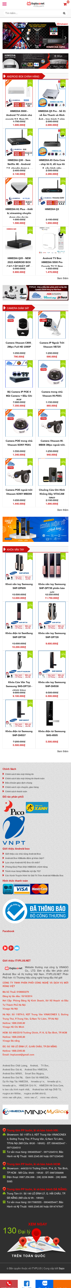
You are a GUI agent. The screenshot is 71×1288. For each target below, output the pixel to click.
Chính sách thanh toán (16, 791)
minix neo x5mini (48, 1097)
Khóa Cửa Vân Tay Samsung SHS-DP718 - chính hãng (19, 686)
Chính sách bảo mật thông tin (19, 774)
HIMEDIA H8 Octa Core (51, 1085)
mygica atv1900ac (12, 1093)
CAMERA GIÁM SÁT (18, 308)
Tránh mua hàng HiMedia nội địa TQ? (23, 871)
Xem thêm (62, 278)
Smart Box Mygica (34, 1073)
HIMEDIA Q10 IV (27, 1085)
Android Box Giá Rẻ (12, 1077)
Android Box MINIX (12, 1073)
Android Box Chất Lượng (15, 1065)
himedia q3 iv (54, 1081)
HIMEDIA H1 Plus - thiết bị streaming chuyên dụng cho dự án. (19, 213)
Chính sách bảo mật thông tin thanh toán (24, 778)
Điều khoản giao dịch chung (18, 782)
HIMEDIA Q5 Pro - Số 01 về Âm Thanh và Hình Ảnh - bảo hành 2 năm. (52, 115)
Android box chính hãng (23, 76)
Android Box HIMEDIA (36, 1069)
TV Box (44, 1065)
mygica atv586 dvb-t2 (34, 1093)
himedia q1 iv (37, 1081)
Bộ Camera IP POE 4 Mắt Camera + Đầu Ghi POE (19, 395)
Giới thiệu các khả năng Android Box (23, 853)
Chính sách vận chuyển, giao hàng (22, 787)
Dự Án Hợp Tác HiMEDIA (15, 1081)
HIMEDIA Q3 (52, 209)
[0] (65, 4)
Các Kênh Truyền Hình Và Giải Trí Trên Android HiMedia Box (34, 875)
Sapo (61, 1268)
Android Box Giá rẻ (12, 1069)
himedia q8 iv (9, 1085)
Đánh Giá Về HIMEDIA (37, 1077)
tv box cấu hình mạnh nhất (16, 1089)
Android (34, 1065)
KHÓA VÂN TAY (15, 549)
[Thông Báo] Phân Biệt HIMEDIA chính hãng (26, 866)
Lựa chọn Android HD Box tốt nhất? (22, 862)
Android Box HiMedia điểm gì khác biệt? (24, 858)
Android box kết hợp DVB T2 (46, 1089)
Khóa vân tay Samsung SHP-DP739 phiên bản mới (52, 588)
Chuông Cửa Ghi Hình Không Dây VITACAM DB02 (52, 493)
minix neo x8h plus (12, 1097)
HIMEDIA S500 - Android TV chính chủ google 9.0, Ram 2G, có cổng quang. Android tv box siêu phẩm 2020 (19, 119)
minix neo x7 (30, 1097)
